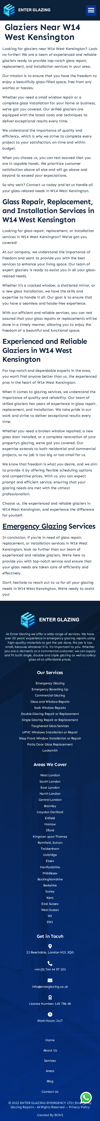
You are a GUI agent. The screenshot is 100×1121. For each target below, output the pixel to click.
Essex (50, 861)
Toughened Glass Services (50, 726)
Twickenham (50, 849)
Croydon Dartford (50, 812)
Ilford (50, 830)
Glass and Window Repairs (50, 702)
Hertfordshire (50, 867)
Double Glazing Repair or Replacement (50, 714)
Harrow (49, 824)
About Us (50, 1050)
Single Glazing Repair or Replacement (50, 720)
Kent (50, 898)
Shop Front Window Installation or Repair (50, 738)
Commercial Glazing (50, 695)
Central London (50, 800)
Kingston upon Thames (50, 837)
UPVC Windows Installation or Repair (50, 732)
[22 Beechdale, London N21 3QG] (50, 946)
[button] (91, 10)
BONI (58, 1115)
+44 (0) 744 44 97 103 (50, 969)
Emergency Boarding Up (50, 689)
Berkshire (50, 885)
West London (50, 775)
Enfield (50, 818)
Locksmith (49, 750)
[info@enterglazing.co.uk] (50, 980)
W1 (50, 916)
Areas (50, 1071)
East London (50, 788)
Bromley (50, 806)
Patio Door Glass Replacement (50, 744)
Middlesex (50, 873)
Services (50, 1061)
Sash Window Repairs (50, 708)
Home (50, 1040)
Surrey (49, 891)
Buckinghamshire (50, 879)
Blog (50, 1081)
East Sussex (50, 904)
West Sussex (50, 910)
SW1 (50, 922)
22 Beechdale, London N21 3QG (50, 952)
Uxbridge (50, 855)
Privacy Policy (79, 1107)
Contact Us (50, 1092)
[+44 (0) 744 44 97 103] (50, 963)
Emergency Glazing (34, 526)
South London (50, 782)
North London (50, 794)
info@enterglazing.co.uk (50, 987)
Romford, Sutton (50, 843)
